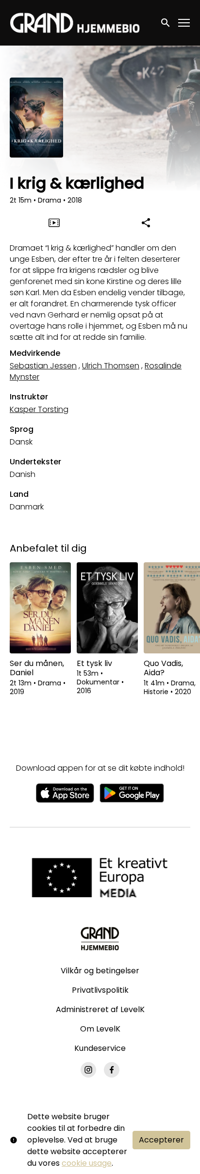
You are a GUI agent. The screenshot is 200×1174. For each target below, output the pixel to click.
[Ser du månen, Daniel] (40, 608)
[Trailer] (54, 222)
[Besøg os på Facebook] (111, 1070)
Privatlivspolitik (100, 990)
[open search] (166, 22)
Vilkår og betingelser (100, 970)
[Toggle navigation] (184, 23)
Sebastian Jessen (43, 365)
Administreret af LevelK (100, 1009)
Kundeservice (100, 1048)
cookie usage (87, 1163)
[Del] (146, 222)
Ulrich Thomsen (110, 365)
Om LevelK (100, 1028)
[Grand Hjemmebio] (100, 938)
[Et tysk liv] (107, 608)
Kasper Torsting (39, 409)
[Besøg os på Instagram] (88, 1070)
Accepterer (161, 1139)
